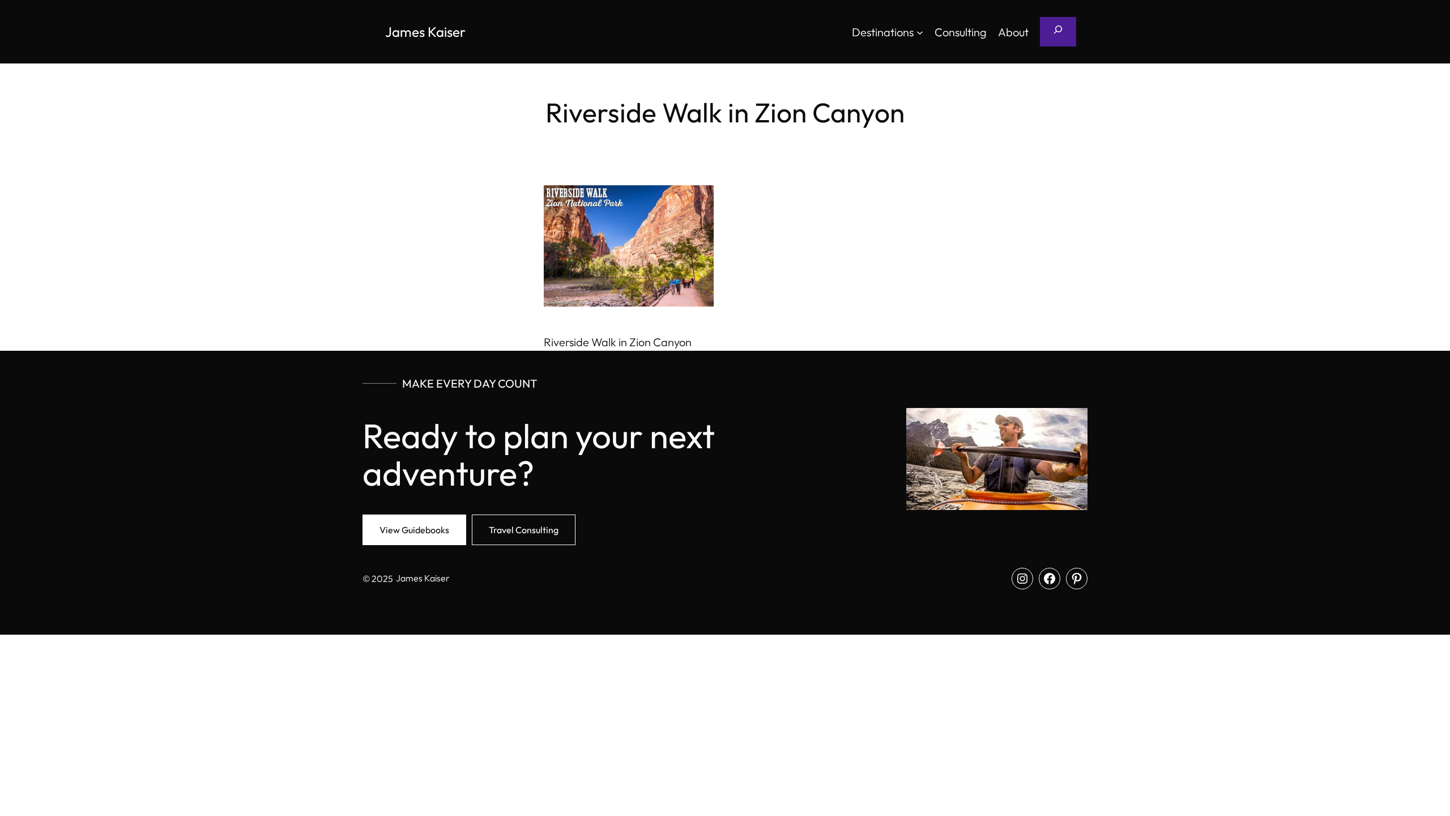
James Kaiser (425, 31)
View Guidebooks (414, 530)
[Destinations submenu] (919, 31)
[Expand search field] (1058, 31)
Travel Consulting (523, 530)
